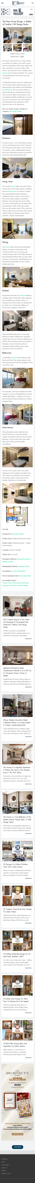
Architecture (4, 1159)
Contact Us (4, 1168)
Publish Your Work (6, 1173)
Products (3, 1171)
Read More (28, 638)
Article (3, 1162)
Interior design (5, 1165)
